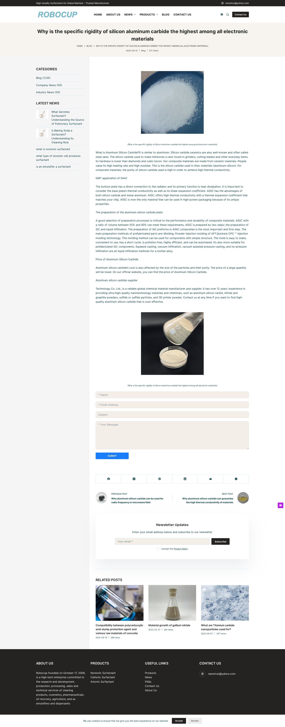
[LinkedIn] (185, 479)
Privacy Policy (181, 548)
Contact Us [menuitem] (182, 14)
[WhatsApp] (236, 479)
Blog (143, 50)
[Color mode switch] (221, 14)
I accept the (174, 548)
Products (150, 673)
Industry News (45, 92)
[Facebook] (108, 479)
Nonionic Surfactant (103, 673)
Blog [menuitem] (165, 14)
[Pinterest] (159, 479)
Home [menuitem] (98, 14)
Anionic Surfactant (102, 681)
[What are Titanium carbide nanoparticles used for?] (225, 603)
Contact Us (240, 14)
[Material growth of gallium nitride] (172, 603)
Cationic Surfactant (103, 677)
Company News (46, 85)
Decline (195, 720)
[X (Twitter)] (134, 479)
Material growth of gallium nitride (169, 625)
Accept (179, 720)
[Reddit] (210, 479)
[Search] (227, 14)
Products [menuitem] (147, 14)
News (148, 677)
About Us (151, 690)
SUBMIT (112, 455)
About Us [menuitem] (113, 14)
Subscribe (220, 541)
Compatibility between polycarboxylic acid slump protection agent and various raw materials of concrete (119, 629)
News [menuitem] (128, 14)
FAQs (148, 681)
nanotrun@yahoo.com (237, 3)
